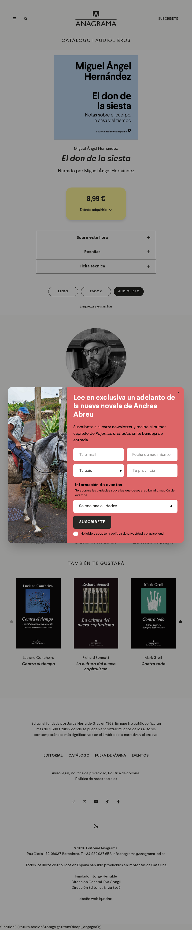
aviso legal (156, 533)
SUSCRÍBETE (92, 522)
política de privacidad (127, 533)
